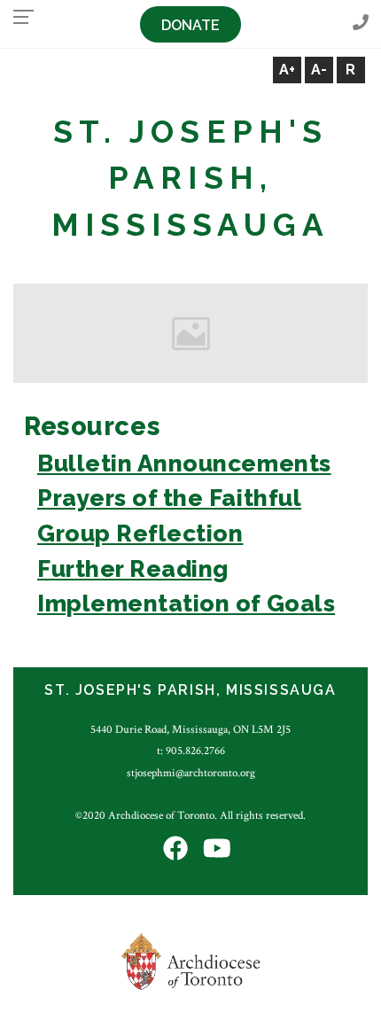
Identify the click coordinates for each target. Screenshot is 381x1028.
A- (319, 69)
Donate (190, 25)
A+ (287, 69)
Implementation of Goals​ (186, 603)
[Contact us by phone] (360, 23)
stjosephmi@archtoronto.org (191, 773)
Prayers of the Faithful (169, 497)
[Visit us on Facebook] (175, 849)
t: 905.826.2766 (191, 751)
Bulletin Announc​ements (184, 463)
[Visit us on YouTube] (217, 849)
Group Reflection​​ (140, 533)
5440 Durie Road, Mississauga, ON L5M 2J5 (190, 729)
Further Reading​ (133, 568)
